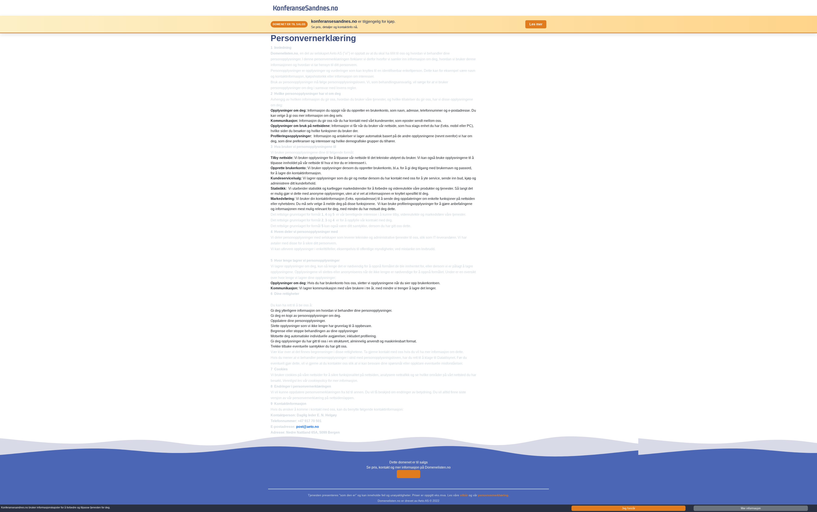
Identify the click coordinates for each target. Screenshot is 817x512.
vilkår (464, 495)
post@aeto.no (307, 426)
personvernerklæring (493, 495)
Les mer (535, 24)
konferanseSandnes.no (305, 8)
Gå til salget (408, 474)
